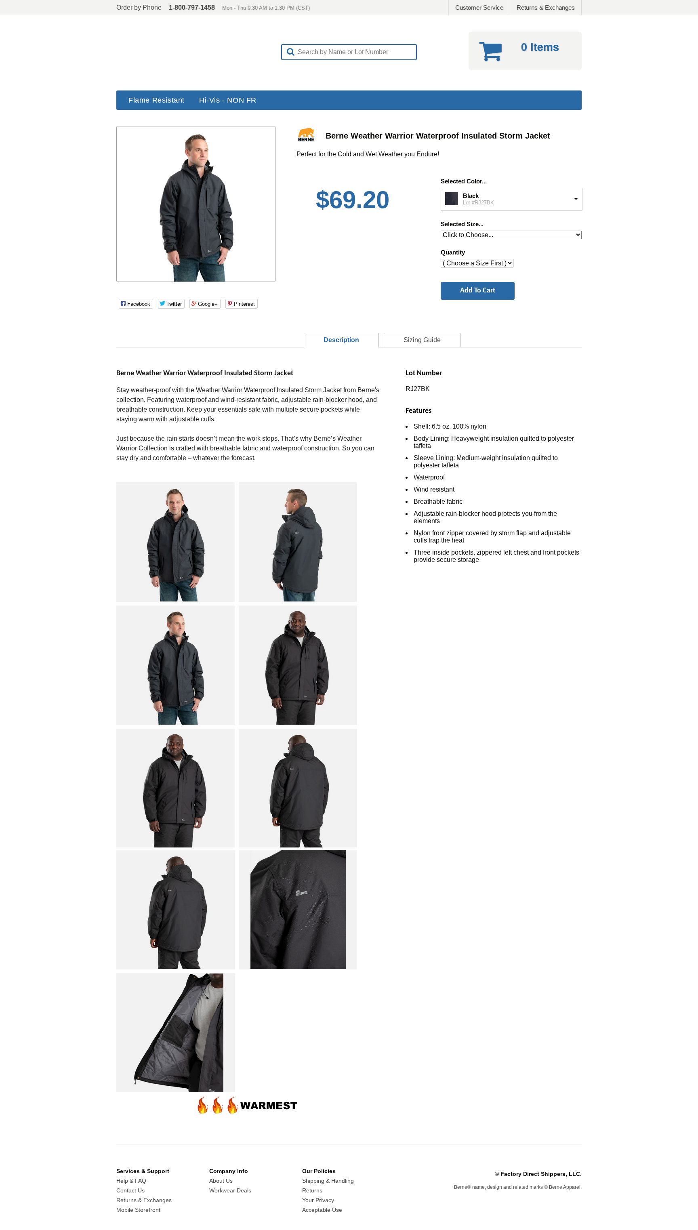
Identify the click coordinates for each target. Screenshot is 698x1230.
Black (471, 195)
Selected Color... (464, 181)
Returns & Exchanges (546, 7)
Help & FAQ (131, 1180)
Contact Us (130, 1190)
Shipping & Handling (328, 1180)
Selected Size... (462, 224)
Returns (312, 1190)
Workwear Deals (230, 1190)
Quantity (453, 252)
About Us (221, 1180)
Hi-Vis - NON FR (227, 100)
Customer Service (479, 7)
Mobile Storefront (138, 1210)
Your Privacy (318, 1200)
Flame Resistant (156, 100)
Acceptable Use (322, 1210)
